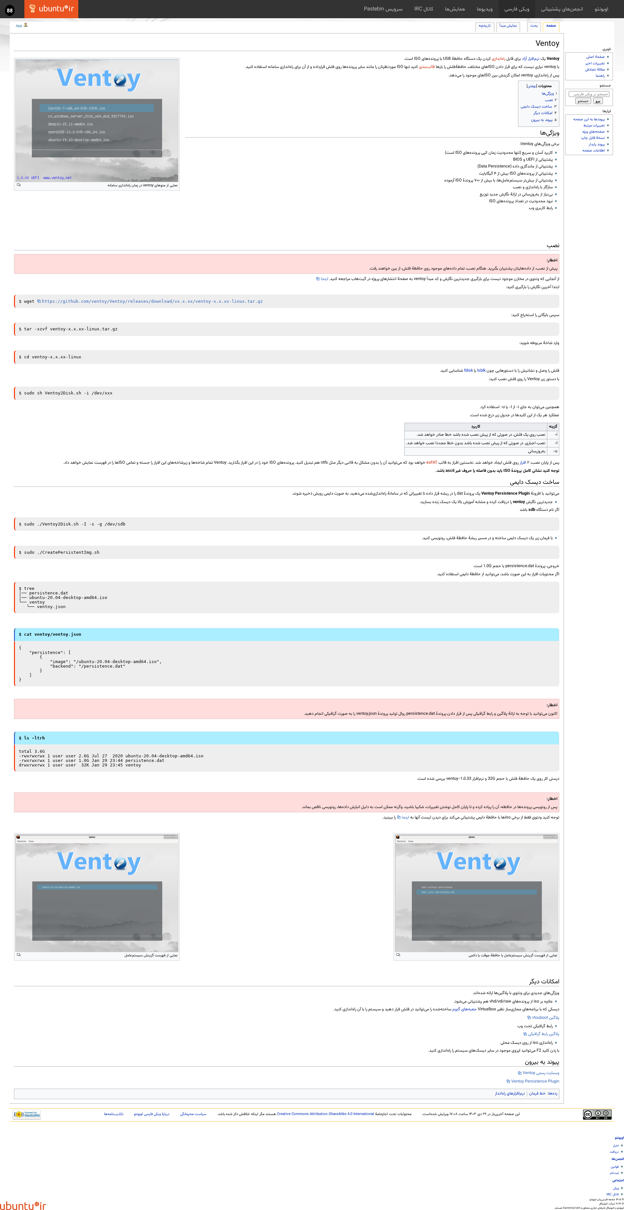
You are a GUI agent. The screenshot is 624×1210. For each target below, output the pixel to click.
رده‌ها (553, 1093)
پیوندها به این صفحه (589, 119)
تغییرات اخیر (595, 63)
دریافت (614, 1152)
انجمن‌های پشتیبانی (562, 9)
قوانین (615, 1166)
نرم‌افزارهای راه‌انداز (510, 1093)
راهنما (600, 76)
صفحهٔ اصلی (595, 57)
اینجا (324, 279)
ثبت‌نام (614, 1173)
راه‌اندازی (498, 59)
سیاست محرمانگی (193, 1114)
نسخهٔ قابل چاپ (593, 138)
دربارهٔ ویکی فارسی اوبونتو (151, 1114)
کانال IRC (423, 9)
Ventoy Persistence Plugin (535, 1081)
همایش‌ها (455, 9)
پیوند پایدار (597, 144)
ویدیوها (485, 9)
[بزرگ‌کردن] (18, 185)
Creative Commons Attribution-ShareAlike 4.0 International (325, 1114)
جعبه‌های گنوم (464, 1009)
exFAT (431, 462)
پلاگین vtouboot (545, 1018)
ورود (19, 25)
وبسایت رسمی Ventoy (541, 1073)
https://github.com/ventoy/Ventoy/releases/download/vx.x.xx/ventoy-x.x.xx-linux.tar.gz (152, 301)
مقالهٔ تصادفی (595, 70)
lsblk (481, 370)
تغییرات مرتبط (594, 125)
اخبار (616, 1145)
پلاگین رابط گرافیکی (543, 1034)
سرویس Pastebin (383, 9)
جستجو (605, 85)
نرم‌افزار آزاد (531, 59)
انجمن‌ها (618, 1159)
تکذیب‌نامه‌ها (114, 1114)
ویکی (616, 1188)
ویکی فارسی (516, 9)
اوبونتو (601, 9)
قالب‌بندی (427, 67)
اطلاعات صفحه (593, 150)
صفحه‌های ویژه (593, 132)
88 (10, 11)
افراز (523, 462)
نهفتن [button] (531, 86)
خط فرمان (537, 1093)
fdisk (468, 370)
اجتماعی (618, 1180)
